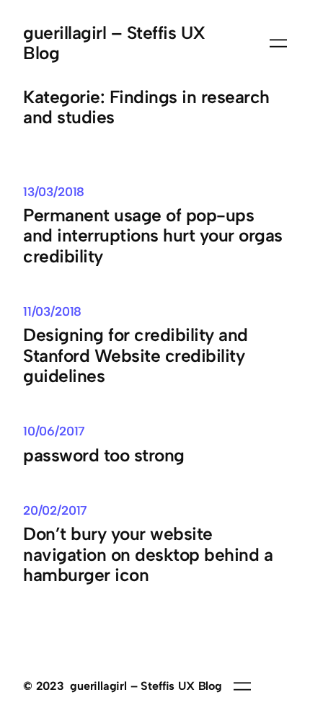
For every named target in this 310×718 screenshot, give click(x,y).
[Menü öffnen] (278, 43)
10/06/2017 (54, 431)
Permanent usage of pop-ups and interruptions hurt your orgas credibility (153, 236)
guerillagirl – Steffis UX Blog (114, 42)
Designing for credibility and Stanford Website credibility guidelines (135, 355)
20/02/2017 (55, 510)
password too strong (104, 456)
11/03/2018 (52, 311)
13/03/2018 (53, 192)
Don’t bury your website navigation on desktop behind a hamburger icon (148, 554)
